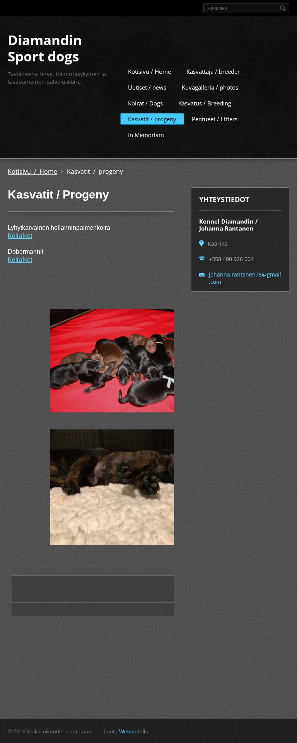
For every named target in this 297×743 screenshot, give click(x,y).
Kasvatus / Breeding (204, 103)
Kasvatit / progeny (152, 119)
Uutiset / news (147, 87)
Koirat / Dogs (145, 103)
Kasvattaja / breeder (213, 71)
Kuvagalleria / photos (210, 87)
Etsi (282, 8)
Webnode (131, 731)
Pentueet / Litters (214, 119)
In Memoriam (146, 135)
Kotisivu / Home (149, 71)
